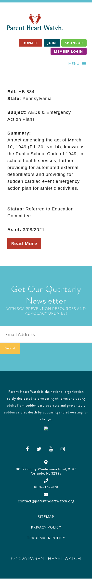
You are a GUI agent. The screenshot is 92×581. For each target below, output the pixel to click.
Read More (24, 243)
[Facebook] (27, 449)
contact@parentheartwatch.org (46, 501)
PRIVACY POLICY (46, 527)
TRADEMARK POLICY (46, 537)
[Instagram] (63, 449)
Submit (10, 348)
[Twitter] (39, 449)
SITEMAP (46, 516)
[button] (73, 63)
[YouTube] (51, 449)
